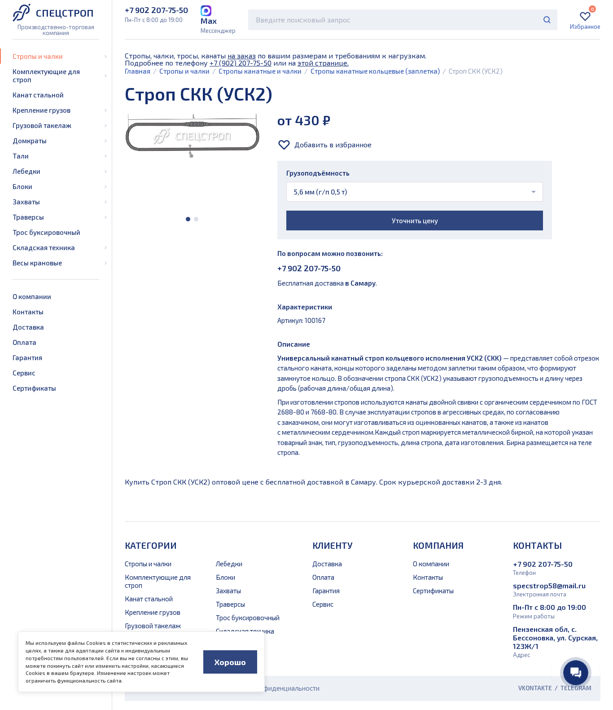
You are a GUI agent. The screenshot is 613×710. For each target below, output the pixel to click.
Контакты (28, 312)
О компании (32, 296)
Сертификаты (34, 388)
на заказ (242, 55)
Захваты (26, 202)
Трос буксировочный (46, 232)
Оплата (24, 342)
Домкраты (30, 141)
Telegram (575, 688)
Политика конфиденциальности (270, 688)
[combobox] (402, 19)
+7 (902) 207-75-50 (240, 62)
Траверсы (28, 217)
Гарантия (27, 357)
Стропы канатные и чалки (260, 71)
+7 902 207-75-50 (309, 268)
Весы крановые (37, 263)
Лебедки (26, 171)
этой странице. (323, 62)
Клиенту (332, 545)
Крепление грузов (41, 110)
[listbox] (414, 192)
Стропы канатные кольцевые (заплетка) (375, 71)
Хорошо (230, 662)
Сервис (24, 373)
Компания (438, 545)
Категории (151, 545)
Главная (137, 71)
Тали (21, 156)
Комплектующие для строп (46, 75)
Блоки (22, 186)
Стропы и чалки (38, 56)
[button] (188, 219)
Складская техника (44, 247)
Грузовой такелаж (42, 125)
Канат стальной (38, 95)
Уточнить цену (415, 220)
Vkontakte (535, 688)
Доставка (28, 327)
